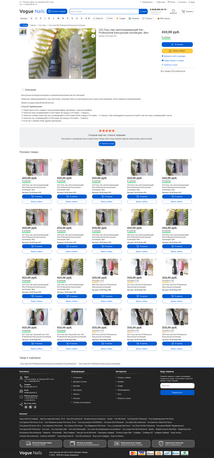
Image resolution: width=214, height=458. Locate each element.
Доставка (76, 386)
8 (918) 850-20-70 (158, 9)
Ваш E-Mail (166, 385)
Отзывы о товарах (124, 377)
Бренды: (24, 18)
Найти (144, 11)
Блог (109, 18)
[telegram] (35, 407)
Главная (33, 25)
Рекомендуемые (124, 390)
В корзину (179, 44)
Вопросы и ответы (124, 398)
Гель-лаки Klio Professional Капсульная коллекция (99, 364)
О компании (77, 377)
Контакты (76, 398)
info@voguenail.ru (30, 392)
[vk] (30, 407)
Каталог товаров (58, 11)
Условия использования (82, 402)
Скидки (120, 18)
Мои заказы (163, 18)
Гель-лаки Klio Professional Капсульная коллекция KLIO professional (48, 364)
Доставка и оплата (80, 381)
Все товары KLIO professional (173, 71)
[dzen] (26, 407)
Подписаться (177, 392)
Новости (98, 18)
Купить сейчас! (179, 51)
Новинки (134, 18)
